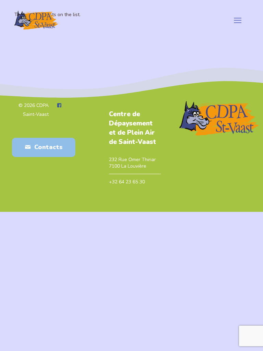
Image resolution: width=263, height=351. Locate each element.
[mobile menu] (237, 20)
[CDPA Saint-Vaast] (36, 20)
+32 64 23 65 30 (127, 182)
